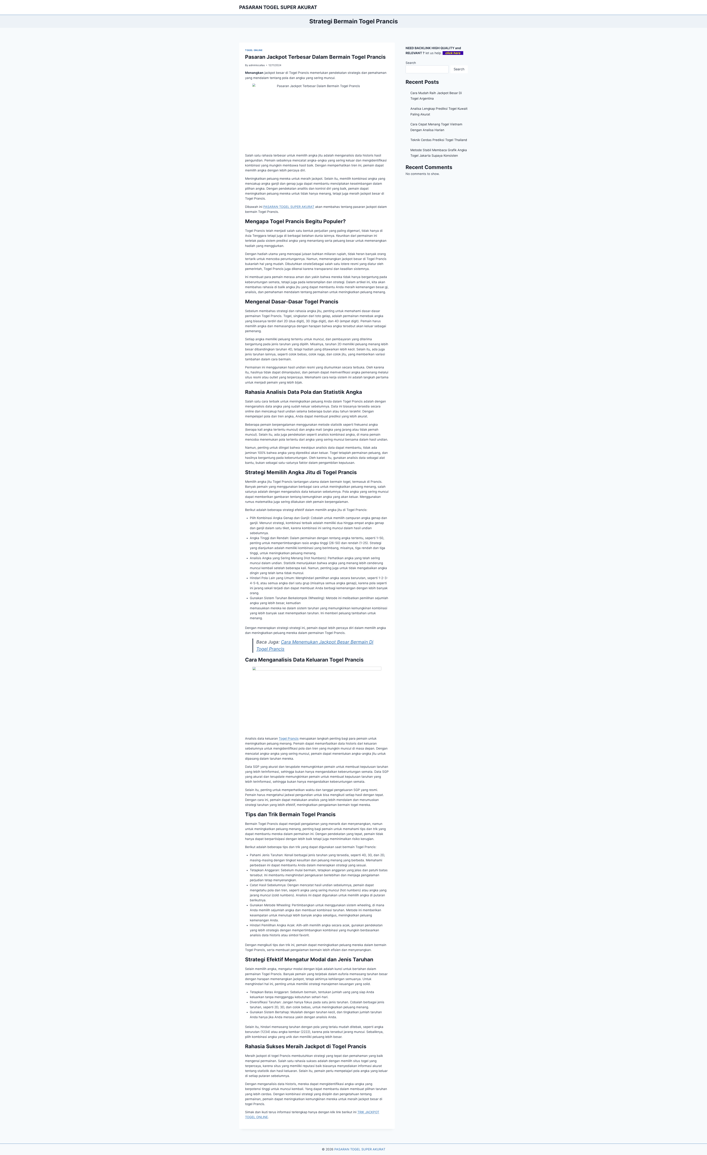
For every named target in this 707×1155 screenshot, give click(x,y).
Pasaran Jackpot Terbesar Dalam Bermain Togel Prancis (315, 57)
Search (411, 63)
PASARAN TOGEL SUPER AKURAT (359, 1149)
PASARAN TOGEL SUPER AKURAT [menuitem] (288, 207)
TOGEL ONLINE (253, 50)
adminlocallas (257, 65)
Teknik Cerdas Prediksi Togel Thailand (438, 140)
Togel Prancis (289, 738)
